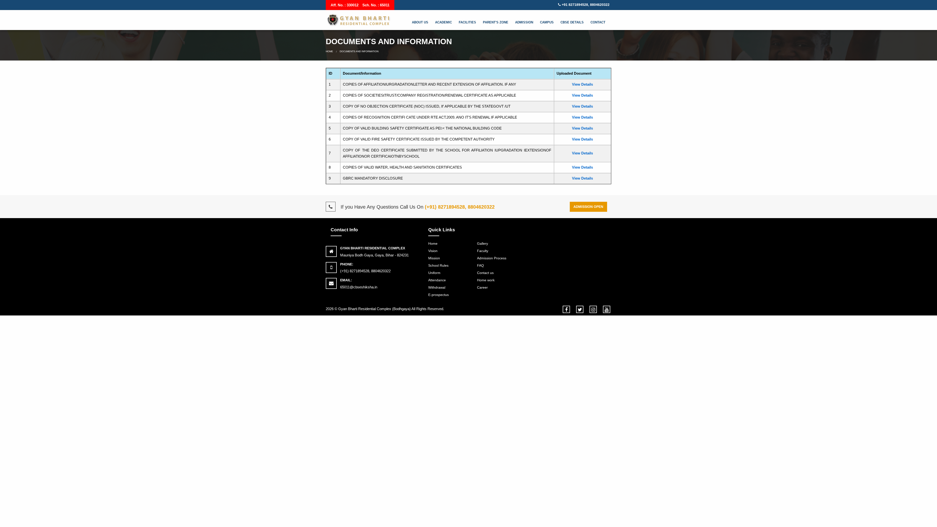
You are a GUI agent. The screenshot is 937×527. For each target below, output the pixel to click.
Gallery (482, 243)
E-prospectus (438, 295)
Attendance (437, 280)
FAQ (480, 265)
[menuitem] (422, 23)
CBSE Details (572, 22)
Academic (443, 22)
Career (482, 287)
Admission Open (588, 207)
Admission (524, 22)
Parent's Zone (495, 22)
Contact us (485, 273)
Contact (598, 22)
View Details (582, 84)
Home (329, 51)
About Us (420, 22)
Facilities (467, 22)
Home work (486, 280)
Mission (434, 258)
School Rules (438, 265)
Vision (433, 251)
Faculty (482, 251)
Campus (547, 22)
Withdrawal (436, 287)
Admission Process (491, 258)
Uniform (434, 273)
